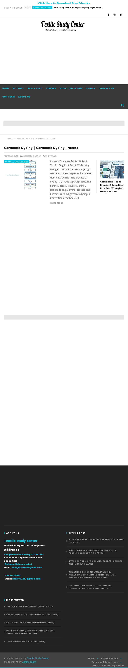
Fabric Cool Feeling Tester (108, 665)
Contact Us (106, 88)
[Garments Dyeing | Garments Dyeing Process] (25, 174)
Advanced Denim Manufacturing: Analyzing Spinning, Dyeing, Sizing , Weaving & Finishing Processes (92, 575)
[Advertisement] (64, 57)
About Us (24, 96)
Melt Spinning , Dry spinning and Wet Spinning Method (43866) (30, 632)
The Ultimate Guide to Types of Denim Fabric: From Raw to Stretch (67, 7)
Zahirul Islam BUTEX (31, 156)
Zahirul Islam (29, 661)
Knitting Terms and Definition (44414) (30, 622)
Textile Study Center (38, 658)
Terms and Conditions (105, 662)
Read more (57, 203)
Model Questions (71, 88)
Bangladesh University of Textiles (24, 554)
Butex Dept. (35, 88)
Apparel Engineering (17, 161)
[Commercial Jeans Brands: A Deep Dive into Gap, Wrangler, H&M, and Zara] (112, 169)
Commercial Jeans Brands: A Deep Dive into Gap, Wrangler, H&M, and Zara (111, 186)
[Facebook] (109, 15)
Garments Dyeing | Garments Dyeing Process (41, 148)
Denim (36, 7)
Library (51, 88)
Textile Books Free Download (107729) (30, 606)
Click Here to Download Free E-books (64, 3)
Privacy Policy (109, 658)
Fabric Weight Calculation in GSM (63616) (32, 614)
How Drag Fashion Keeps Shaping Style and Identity (96, 540)
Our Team (8, 96)
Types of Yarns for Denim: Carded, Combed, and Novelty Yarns (96, 562)
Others (90, 88)
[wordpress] (115, 15)
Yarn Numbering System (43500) (25, 641)
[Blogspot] (121, 15)
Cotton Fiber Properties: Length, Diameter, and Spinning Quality (90, 587)
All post (18, 88)
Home (5, 88)
